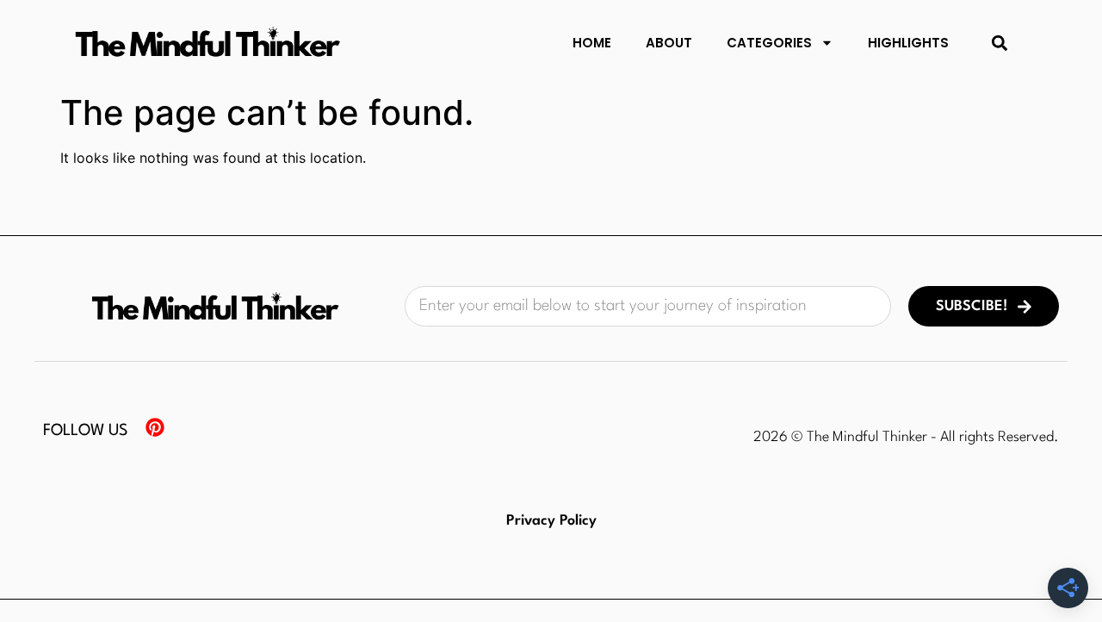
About (669, 43)
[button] (1000, 42)
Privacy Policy (551, 520)
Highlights (908, 43)
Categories (769, 43)
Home (592, 43)
